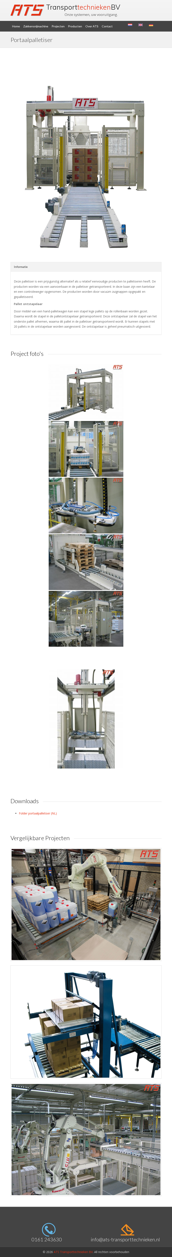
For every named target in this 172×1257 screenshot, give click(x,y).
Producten (75, 26)
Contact (107, 26)
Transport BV (83, 7)
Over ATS (91, 26)
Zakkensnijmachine (35, 26)
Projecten (58, 26)
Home (16, 26)
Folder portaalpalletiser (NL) (38, 813)
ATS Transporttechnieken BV (73, 1252)
